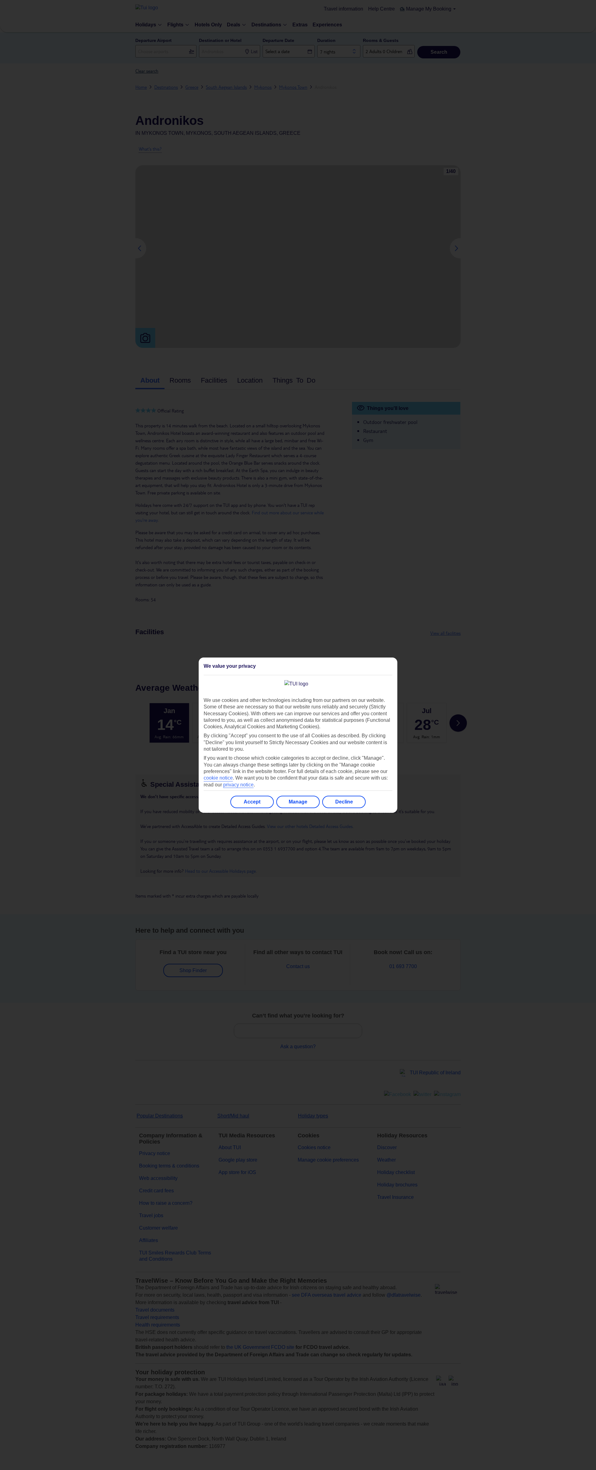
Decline (344, 801)
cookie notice (218, 778)
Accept (252, 801)
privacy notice (238, 784)
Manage (298, 801)
